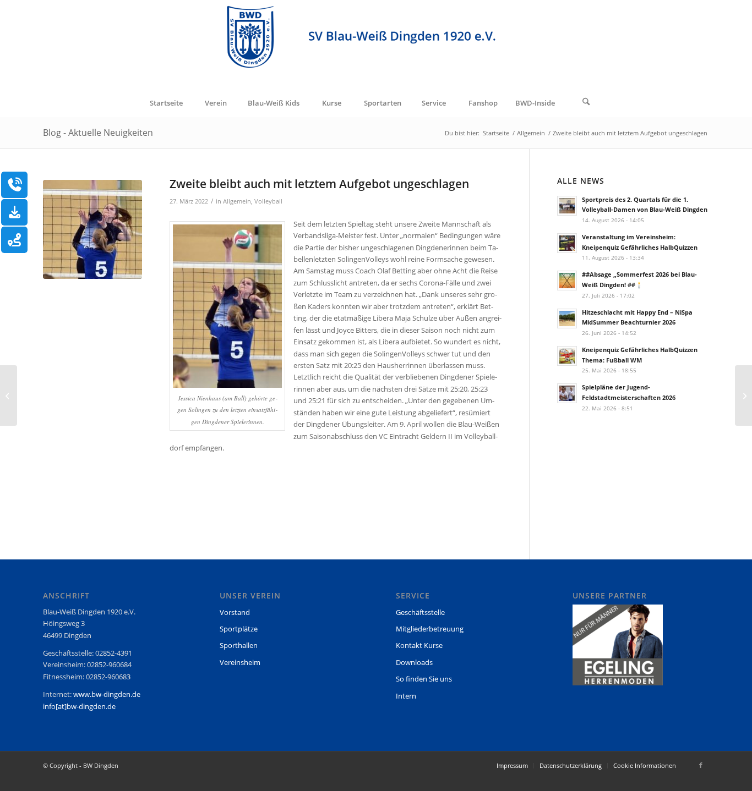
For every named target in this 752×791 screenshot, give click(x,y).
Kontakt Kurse (419, 645)
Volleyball (268, 201)
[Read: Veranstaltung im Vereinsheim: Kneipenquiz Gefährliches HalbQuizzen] (567, 243)
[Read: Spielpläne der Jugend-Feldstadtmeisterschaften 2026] (567, 393)
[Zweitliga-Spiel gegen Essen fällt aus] (8, 395)
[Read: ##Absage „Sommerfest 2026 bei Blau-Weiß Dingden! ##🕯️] (567, 280)
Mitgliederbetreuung (430, 629)
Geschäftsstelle (420, 612)
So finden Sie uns (424, 679)
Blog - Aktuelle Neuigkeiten (98, 133)
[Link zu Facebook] (701, 765)
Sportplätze (239, 629)
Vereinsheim (240, 662)
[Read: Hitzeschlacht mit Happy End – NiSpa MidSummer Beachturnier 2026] (567, 318)
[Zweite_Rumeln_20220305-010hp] (92, 229)
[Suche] (586, 103)
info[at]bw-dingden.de (79, 706)
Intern (406, 696)
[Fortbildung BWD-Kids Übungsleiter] (743, 395)
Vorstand (235, 612)
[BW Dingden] (376, 45)
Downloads (414, 662)
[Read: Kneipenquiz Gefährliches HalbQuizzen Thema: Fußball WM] (567, 356)
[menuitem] (165, 103)
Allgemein (237, 201)
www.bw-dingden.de (106, 694)
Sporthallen (239, 645)
